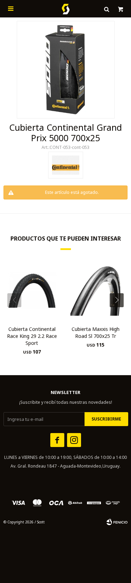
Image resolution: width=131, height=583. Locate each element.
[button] (119, 314)
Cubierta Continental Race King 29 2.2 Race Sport (32, 336)
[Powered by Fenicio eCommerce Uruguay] (117, 522)
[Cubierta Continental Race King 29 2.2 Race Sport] (32, 290)
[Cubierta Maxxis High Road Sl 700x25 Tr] (96, 290)
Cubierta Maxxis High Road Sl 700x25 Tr (95, 332)
